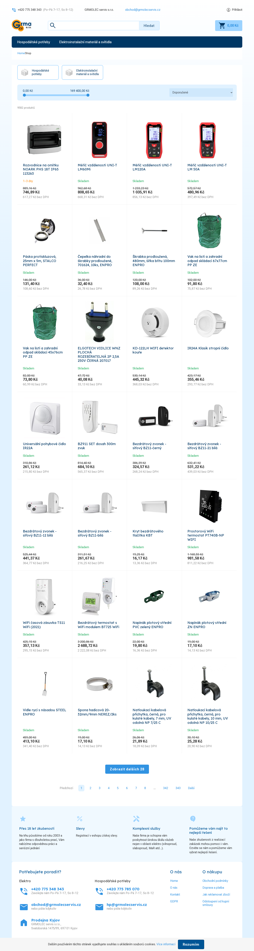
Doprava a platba (213, 887)
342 (165, 788)
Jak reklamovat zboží (216, 894)
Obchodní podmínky (215, 881)
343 (178, 788)
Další (191, 788)
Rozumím (191, 944)
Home (21, 53)
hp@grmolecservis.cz (127, 904)
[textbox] (104, 25)
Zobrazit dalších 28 (127, 769)
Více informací (166, 944)
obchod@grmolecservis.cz (142, 9)
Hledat (149, 26)
